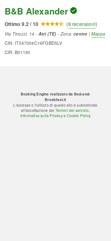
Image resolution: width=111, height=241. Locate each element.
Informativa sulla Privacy (41, 115)
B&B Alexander (36, 11)
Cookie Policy (79, 115)
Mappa (98, 34)
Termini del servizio (72, 110)
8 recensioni (82, 23)
